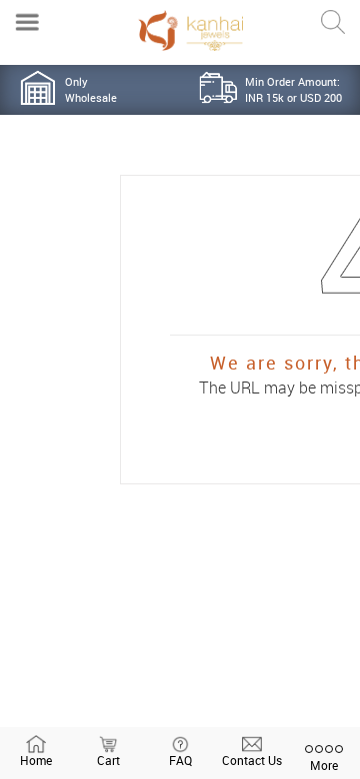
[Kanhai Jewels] (190, 30)
